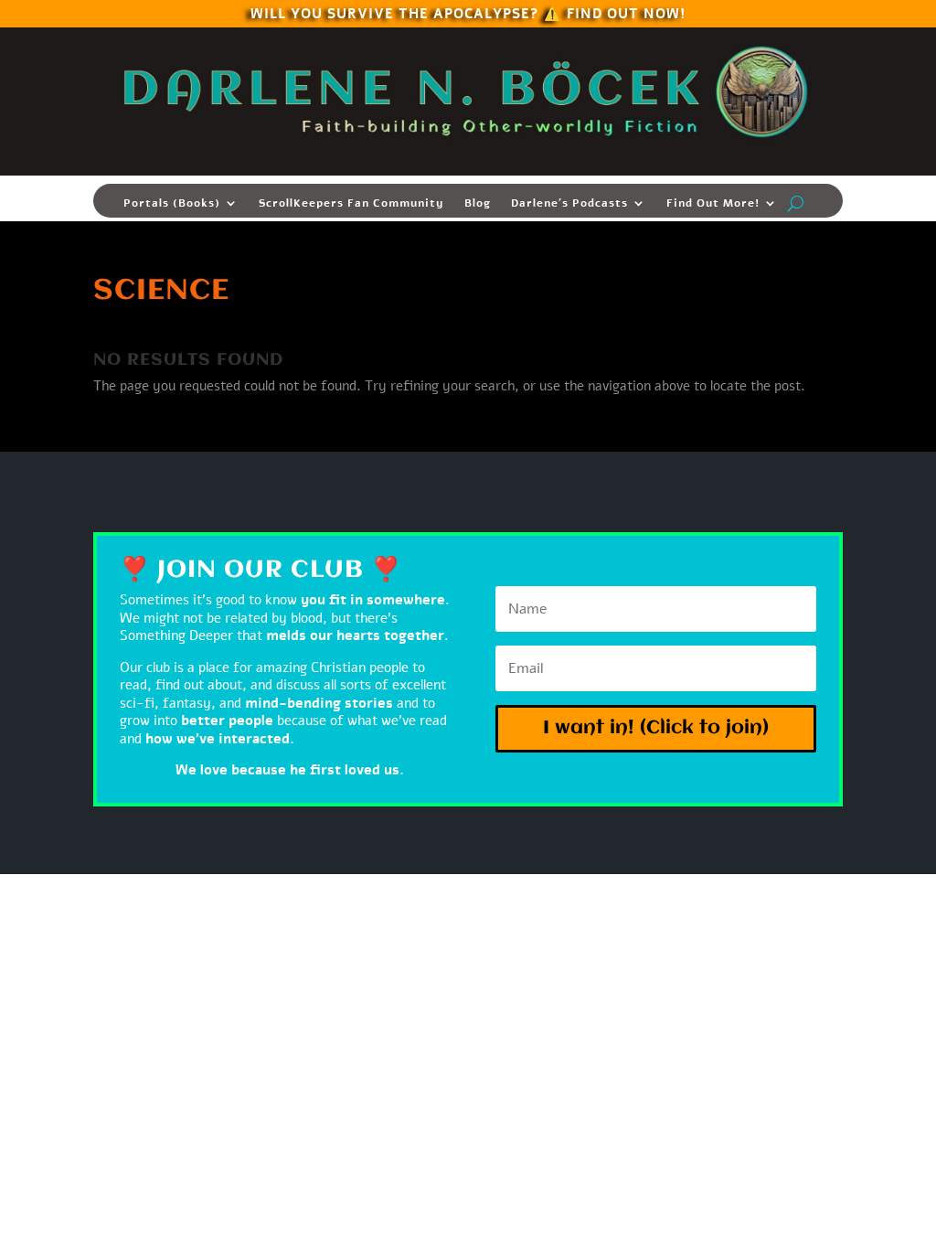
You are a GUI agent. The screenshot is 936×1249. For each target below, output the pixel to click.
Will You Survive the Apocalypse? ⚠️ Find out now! (468, 12)
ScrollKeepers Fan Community (351, 203)
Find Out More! (713, 203)
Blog (477, 203)
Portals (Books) (171, 203)
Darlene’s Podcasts (569, 203)
